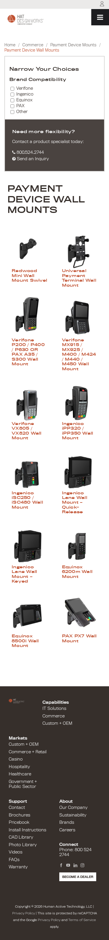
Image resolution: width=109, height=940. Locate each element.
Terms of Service (82, 920)
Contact (17, 807)
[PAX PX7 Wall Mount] (80, 613)
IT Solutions (54, 708)
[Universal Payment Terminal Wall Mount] (80, 247)
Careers (67, 830)
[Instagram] (82, 865)
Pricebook (19, 822)
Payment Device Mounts (73, 45)
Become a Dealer (77, 877)
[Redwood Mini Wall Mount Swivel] (29, 247)
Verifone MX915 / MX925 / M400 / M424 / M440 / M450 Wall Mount (79, 354)
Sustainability (72, 815)
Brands (66, 822)
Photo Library (23, 844)
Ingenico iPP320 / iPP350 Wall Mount (77, 430)
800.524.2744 (29, 152)
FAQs (14, 859)
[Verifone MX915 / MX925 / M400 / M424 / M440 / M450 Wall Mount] (80, 317)
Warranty (18, 867)
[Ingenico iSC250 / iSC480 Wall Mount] (29, 470)
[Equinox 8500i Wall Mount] (29, 613)
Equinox (24, 100)
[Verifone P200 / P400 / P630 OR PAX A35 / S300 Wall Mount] (29, 317)
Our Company (73, 807)
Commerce (32, 45)
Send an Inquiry (32, 158)
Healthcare (20, 774)
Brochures (19, 815)
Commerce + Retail (28, 751)
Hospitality (19, 766)
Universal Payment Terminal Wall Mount (79, 277)
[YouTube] (68, 865)
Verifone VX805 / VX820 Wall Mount (27, 430)
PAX (20, 105)
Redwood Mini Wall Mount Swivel (29, 275)
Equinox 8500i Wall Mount (25, 641)
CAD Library (21, 837)
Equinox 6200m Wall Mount (77, 572)
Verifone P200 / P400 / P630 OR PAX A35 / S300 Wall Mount (28, 352)
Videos (15, 852)
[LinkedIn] (75, 865)
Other (22, 111)
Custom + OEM (57, 723)
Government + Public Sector (23, 784)
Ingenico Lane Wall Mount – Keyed (24, 574)
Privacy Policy (23, 913)
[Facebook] (61, 865)
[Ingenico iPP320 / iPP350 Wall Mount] (80, 400)
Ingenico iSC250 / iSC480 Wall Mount (27, 500)
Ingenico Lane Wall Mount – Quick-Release (74, 502)
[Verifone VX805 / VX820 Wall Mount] (29, 400)
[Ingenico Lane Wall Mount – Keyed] (29, 544)
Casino (16, 759)
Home (9, 45)
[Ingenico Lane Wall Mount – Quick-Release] (80, 470)
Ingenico (24, 94)
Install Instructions (27, 830)
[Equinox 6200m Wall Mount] (80, 544)
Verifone (24, 88)
